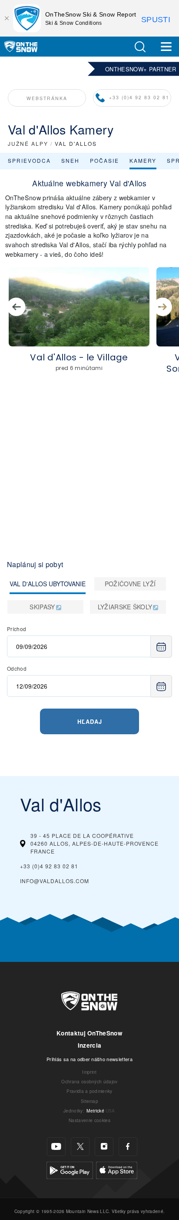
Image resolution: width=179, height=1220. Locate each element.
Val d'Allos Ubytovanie (48, 583)
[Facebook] (128, 1146)
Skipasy (42, 606)
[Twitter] (80, 1146)
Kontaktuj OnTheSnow (89, 1033)
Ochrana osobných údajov (89, 1081)
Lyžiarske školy (125, 606)
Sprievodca (29, 160)
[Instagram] (104, 1146)
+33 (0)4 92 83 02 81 (139, 97)
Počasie (104, 160)
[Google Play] (69, 1168)
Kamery (142, 160)
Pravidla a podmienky (89, 1091)
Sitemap (89, 1101)
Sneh (70, 160)
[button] (140, 47)
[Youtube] (56, 1146)
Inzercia (90, 1045)
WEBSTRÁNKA (47, 98)
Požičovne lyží (130, 583)
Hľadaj (89, 721)
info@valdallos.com (54, 880)
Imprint (89, 1072)
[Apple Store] (116, 1168)
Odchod (17, 668)
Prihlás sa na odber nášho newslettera (89, 1058)
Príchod (16, 628)
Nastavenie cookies (89, 1120)
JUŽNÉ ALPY (28, 143)
